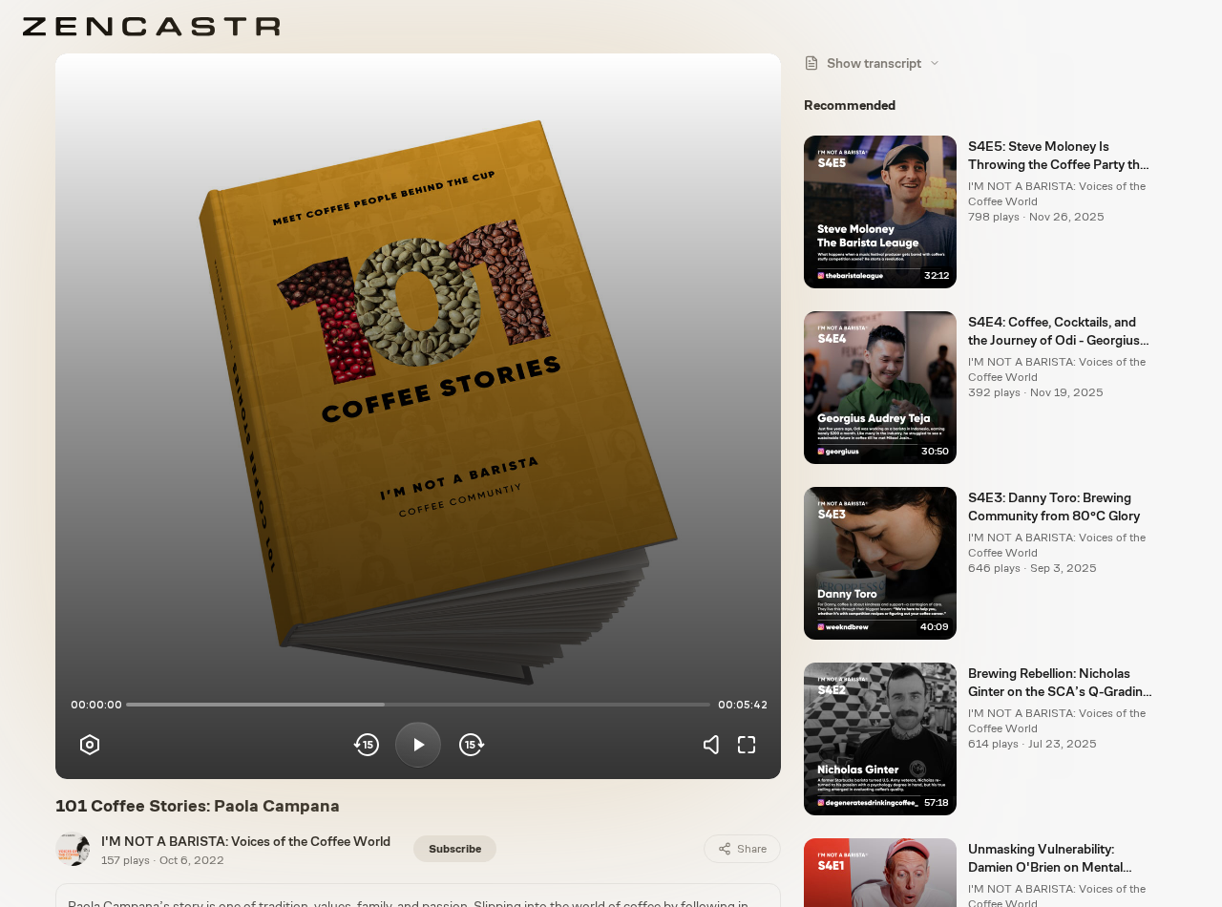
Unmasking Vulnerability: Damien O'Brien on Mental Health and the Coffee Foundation (1045, 859)
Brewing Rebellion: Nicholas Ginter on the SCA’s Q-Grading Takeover (1059, 683)
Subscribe (455, 848)
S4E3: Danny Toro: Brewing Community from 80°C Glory (1054, 506)
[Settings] (89, 744)
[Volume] (716, 744)
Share (752, 848)
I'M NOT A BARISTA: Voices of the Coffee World (245, 841)
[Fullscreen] (746, 744)
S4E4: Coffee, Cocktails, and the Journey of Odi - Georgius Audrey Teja (1054, 332)
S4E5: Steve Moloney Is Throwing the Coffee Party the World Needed (1057, 156)
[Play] (418, 745)
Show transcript (874, 63)
